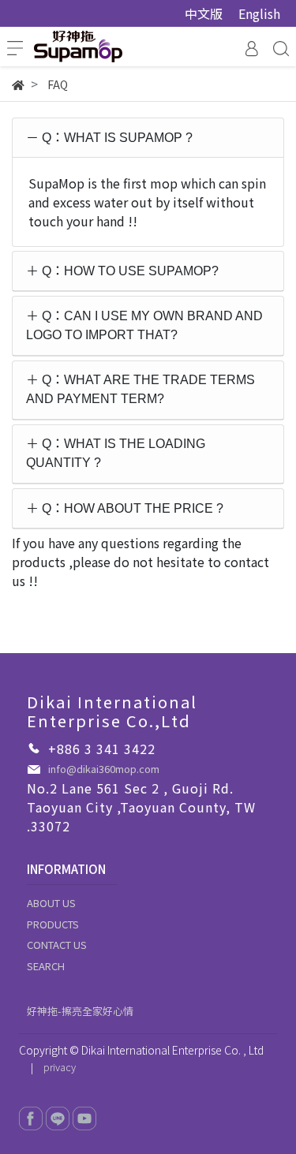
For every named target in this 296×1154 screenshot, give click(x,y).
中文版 (204, 13)
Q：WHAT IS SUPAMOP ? (116, 137)
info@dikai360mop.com (103, 768)
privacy (59, 1066)
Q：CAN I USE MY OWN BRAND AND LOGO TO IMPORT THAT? (144, 325)
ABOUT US (51, 902)
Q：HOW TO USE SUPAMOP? (129, 271)
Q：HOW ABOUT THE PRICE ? (131, 508)
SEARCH (46, 965)
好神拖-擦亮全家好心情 (80, 1010)
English (259, 13)
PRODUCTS (53, 924)
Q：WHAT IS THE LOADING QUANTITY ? (115, 453)
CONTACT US (57, 944)
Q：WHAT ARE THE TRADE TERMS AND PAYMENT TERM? (140, 389)
